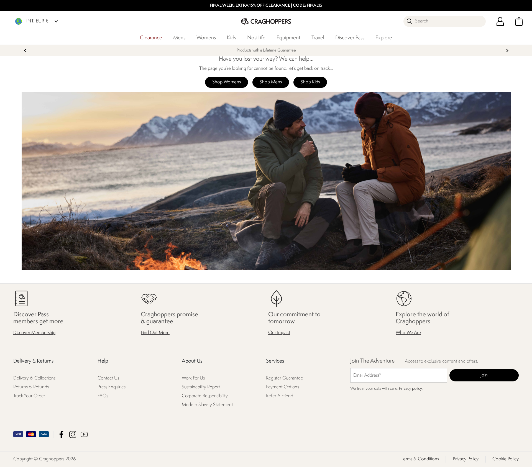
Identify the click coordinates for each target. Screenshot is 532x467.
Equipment (288, 38)
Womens (206, 38)
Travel (317, 38)
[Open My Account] (500, 21)
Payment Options (282, 387)
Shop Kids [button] (310, 82)
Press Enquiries (112, 387)
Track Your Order (29, 396)
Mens (179, 38)
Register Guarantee (284, 378)
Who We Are (408, 333)
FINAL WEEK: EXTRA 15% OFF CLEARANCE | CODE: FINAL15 (266, 6)
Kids (231, 38)
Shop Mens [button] (271, 82)
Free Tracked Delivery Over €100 (266, 50)
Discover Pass (349, 38)
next (507, 50)
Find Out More (155, 333)
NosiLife (256, 38)
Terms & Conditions (420, 459)
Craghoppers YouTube (84, 434)
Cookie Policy (505, 459)
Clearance (151, 38)
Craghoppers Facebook (61, 434)
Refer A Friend (279, 396)
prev (25, 50)
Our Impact (279, 333)
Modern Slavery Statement (207, 405)
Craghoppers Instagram (72, 434)
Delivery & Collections (34, 378)
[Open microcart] (519, 21)
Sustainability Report (201, 387)
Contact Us (108, 378)
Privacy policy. (411, 389)
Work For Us (193, 378)
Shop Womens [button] (226, 82)
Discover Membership (34, 333)
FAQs (103, 396)
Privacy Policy (466, 459)
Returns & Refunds (31, 387)
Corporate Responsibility (205, 396)
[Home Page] (266, 21)
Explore (383, 38)
